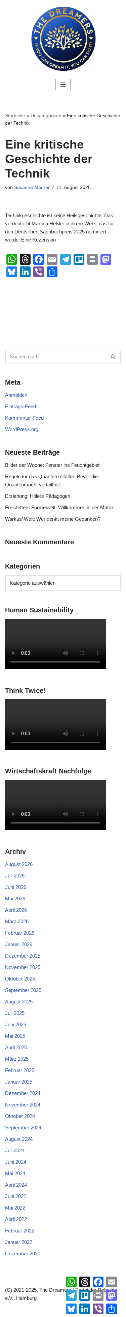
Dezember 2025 (22, 956)
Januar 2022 (18, 1242)
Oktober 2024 (20, 1116)
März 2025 (17, 1059)
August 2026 (19, 864)
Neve (31, 1310)
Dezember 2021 (22, 1253)
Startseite (15, 115)
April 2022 (16, 1219)
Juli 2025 (15, 1013)
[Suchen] (113, 356)
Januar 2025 (18, 1082)
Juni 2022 (15, 1196)
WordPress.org (21, 429)
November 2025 (22, 967)
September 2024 (23, 1127)
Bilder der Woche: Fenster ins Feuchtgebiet (52, 465)
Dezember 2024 (22, 1093)
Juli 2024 (15, 1150)
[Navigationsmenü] (63, 84)
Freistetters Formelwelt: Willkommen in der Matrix (59, 507)
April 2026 (16, 910)
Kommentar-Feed (24, 418)
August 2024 (19, 1139)
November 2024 (22, 1104)
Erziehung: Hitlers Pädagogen (37, 496)
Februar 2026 (19, 933)
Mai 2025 (15, 1036)
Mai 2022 (15, 1208)
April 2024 (16, 1185)
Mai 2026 (15, 898)
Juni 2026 (15, 887)
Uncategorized (46, 115)
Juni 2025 (15, 1024)
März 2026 (17, 921)
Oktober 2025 (20, 979)
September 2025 (23, 990)
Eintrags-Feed (20, 406)
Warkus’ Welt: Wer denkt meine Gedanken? (52, 519)
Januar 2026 (18, 944)
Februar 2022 (19, 1230)
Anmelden (16, 395)
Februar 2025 (19, 1070)
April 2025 (16, 1047)
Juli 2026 (15, 875)
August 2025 (19, 1001)
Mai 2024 (15, 1173)
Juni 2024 (15, 1162)
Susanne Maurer (32, 187)
